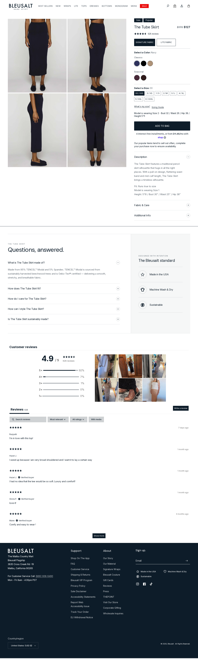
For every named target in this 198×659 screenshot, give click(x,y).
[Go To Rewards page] (174, 6)
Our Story (108, 559)
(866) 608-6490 (44, 576)
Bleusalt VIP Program (81, 581)
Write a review (180, 408)
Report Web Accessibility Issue (80, 605)
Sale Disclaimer (78, 592)
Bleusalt (171, 644)
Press (106, 592)
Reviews (107, 586)
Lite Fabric (166, 42)
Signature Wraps (111, 570)
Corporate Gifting (112, 608)
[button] (168, 6)
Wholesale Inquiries (113, 614)
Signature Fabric (145, 42)
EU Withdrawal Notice (82, 618)
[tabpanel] (99, 478)
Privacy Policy (78, 586)
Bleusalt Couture (111, 575)
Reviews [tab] (19, 409)
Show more (99, 536)
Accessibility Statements (83, 597)
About (107, 551)
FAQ (73, 564)
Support (76, 551)
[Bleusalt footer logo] (21, 552)
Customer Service (80, 570)
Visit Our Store (110, 603)
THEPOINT (108, 597)
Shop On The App (80, 559)
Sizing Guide (158, 107)
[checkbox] (96, 419)
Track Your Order (80, 613)
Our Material (109, 564)
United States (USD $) (21, 645)
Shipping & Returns (80, 575)
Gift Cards (108, 581)
